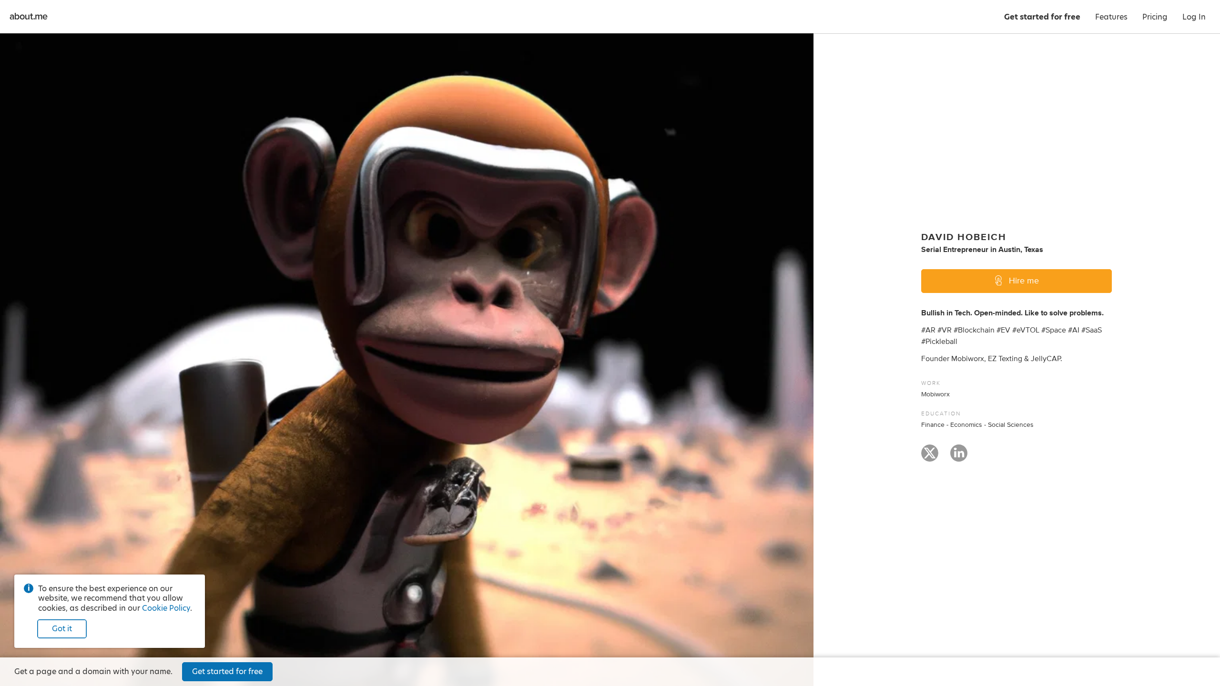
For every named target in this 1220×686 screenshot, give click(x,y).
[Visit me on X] (929, 457)
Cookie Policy (166, 608)
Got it (62, 628)
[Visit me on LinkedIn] (958, 457)
